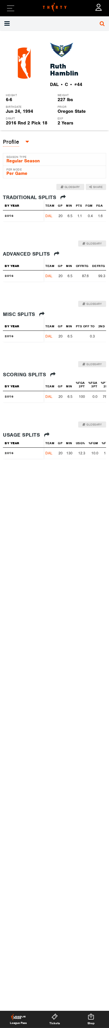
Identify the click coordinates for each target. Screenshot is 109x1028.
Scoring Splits (25, 374)
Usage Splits (22, 435)
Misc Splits (20, 314)
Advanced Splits (27, 254)
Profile (11, 141)
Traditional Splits (30, 197)
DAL (48, 215)
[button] (7, 23)
